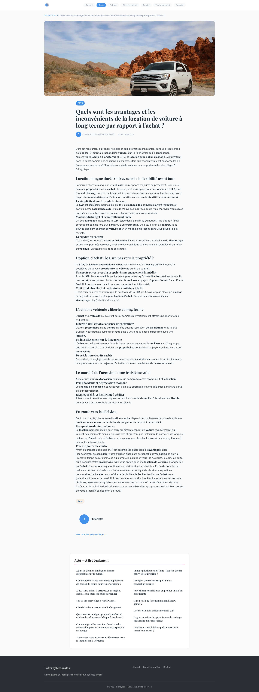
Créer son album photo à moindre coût (154, 610)
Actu (101, 5)
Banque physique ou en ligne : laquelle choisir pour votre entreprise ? (158, 572)
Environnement (162, 5)
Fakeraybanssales (57, 668)
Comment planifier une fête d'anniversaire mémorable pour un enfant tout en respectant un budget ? (100, 627)
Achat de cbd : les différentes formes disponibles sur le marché (95, 572)
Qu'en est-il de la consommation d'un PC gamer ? (155, 602)
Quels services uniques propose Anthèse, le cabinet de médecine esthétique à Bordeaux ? (100, 616)
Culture (113, 5)
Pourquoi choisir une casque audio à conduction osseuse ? (153, 582)
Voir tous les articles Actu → (91, 534)
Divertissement (130, 5)
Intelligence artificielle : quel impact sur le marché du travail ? (156, 629)
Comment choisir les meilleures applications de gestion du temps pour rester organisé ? (99, 582)
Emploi (146, 5)
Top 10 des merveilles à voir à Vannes (96, 600)
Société (179, 5)
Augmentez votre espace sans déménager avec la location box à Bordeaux (100, 639)
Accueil (89, 5)
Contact (167, 667)
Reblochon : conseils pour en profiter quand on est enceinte (158, 592)
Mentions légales (151, 667)
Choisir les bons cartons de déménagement (98, 607)
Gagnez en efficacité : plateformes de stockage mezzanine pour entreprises (158, 619)
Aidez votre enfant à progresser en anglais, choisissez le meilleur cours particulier (98, 592)
